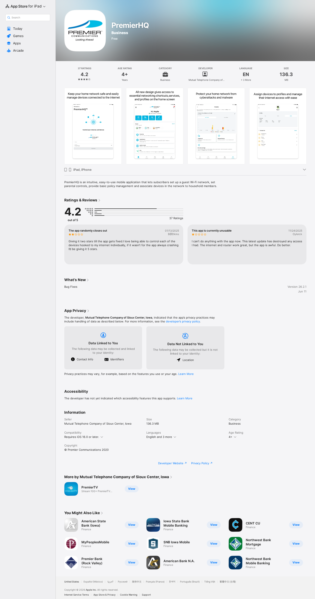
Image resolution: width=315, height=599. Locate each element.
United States (71, 582)
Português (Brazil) (190, 582)
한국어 (172, 582)
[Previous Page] (60, 126)
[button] (28, 28)
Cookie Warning (128, 595)
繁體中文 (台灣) (228, 582)
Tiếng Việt (209, 582)
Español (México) (93, 582)
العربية (110, 582)
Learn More (186, 374)
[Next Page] (311, 126)
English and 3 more (159, 437)
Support (146, 595)
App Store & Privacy (104, 595)
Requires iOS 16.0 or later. (81, 437)
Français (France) (155, 582)
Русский (123, 582)
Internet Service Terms (76, 595)
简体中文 (136, 582)
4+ (230, 437)
